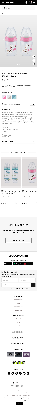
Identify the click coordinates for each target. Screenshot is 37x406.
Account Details (18, 310)
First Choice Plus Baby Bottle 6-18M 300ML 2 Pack (10, 192)
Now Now (18, 326)
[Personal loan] (26, 354)
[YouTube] (24, 373)
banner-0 (17, 64)
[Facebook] (9, 373)
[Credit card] (18, 354)
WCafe (18, 322)
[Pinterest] (16, 373)
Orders (18, 303)
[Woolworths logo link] (8, 2)
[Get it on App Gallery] (28, 263)
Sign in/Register (18, 299)
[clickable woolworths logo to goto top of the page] (18, 256)
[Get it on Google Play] (18, 263)
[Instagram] (20, 373)
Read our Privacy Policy (23, 288)
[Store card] (10, 354)
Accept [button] (20, 403)
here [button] (30, 400)
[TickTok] (28, 373)
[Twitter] (12, 373)
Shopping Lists (18, 306)
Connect (18, 319)
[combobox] (20, 8)
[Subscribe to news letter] (33, 285)
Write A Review (18, 240)
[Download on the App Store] (8, 263)
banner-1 (19, 64)
